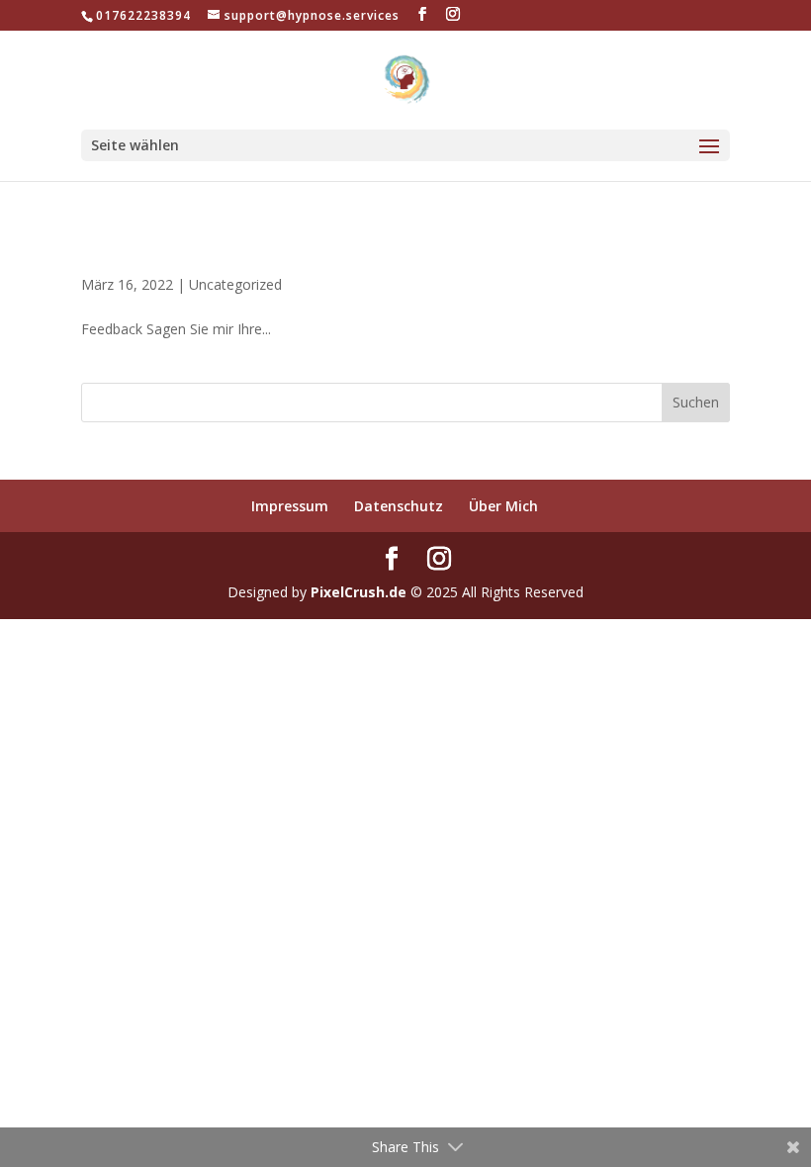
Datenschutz (398, 505)
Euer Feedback (167, 250)
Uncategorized (235, 284)
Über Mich (503, 505)
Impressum (289, 505)
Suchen (696, 402)
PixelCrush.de (358, 592)
